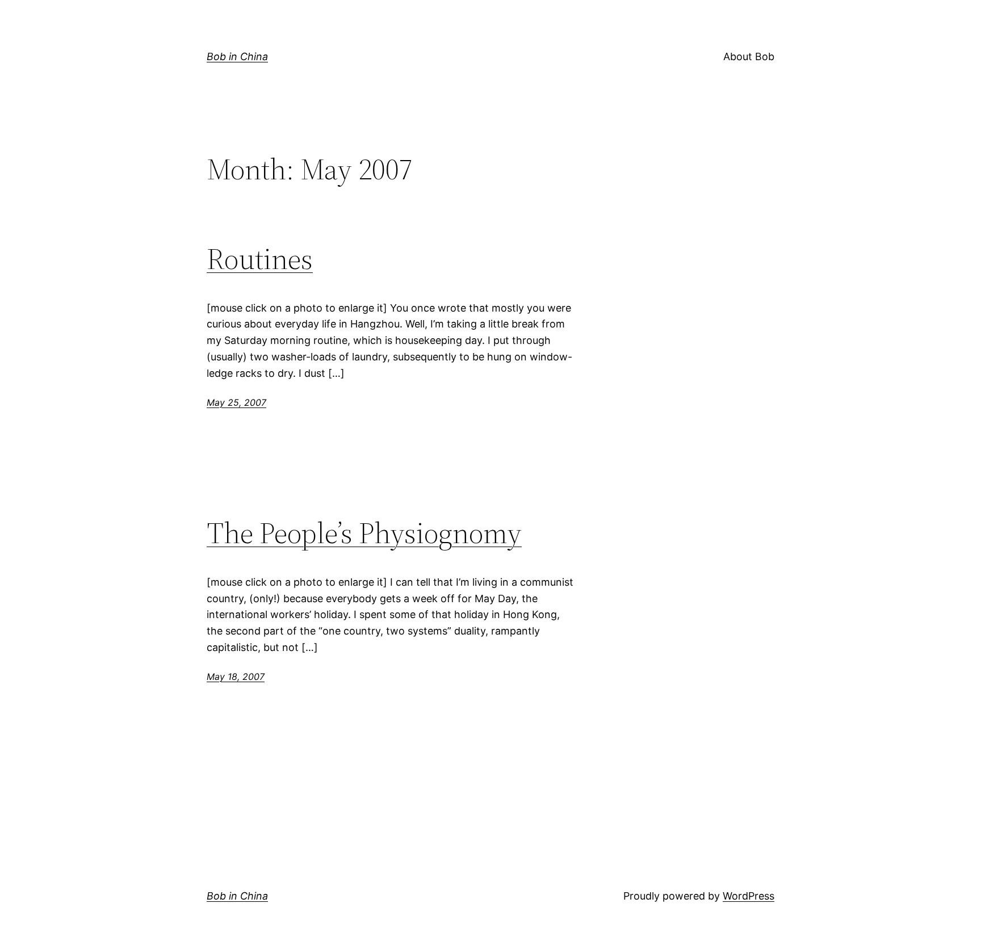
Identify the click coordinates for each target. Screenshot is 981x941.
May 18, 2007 (236, 676)
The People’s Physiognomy (364, 533)
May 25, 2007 (236, 402)
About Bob (748, 56)
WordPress (748, 896)
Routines (260, 259)
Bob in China (237, 56)
